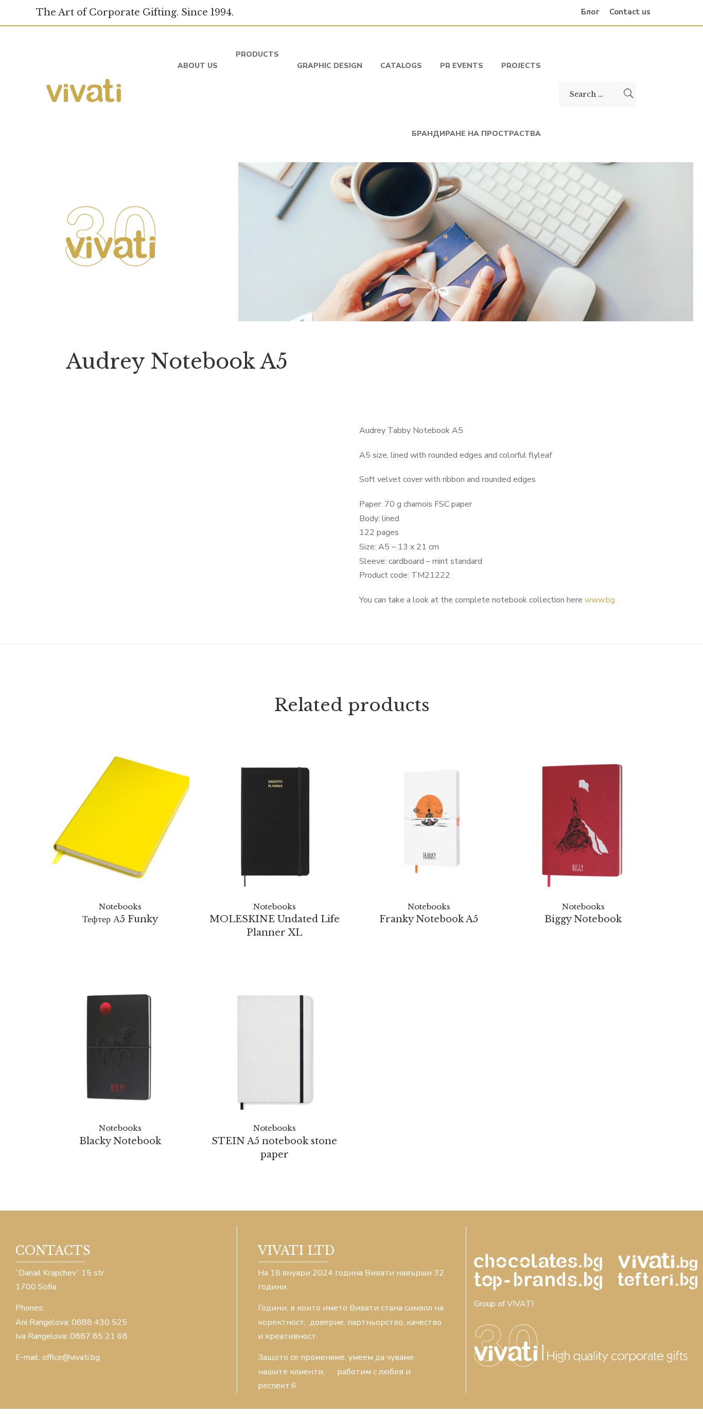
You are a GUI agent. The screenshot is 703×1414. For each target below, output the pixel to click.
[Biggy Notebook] (583, 818)
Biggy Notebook (583, 919)
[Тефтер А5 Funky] (119, 818)
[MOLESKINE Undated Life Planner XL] (274, 818)
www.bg (600, 600)
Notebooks (120, 906)
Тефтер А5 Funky (120, 919)
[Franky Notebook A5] (428, 818)
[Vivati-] (85, 94)
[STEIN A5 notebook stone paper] (274, 1040)
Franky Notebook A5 (428, 919)
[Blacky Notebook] (119, 1040)
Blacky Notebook (120, 1141)
